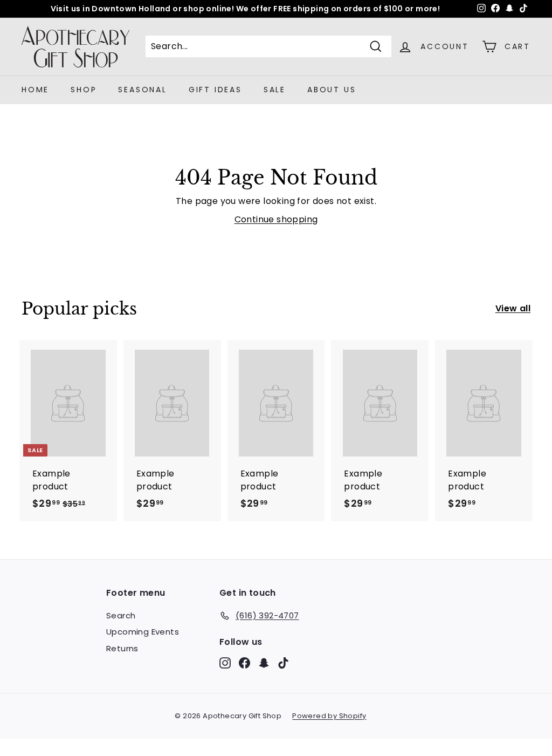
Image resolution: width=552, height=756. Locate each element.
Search (120, 615)
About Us (331, 89)
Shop (83, 89)
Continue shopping (276, 219)
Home (35, 89)
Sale (275, 89)
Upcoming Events (142, 631)
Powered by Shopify (329, 716)
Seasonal (142, 89)
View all (512, 308)
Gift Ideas (215, 89)
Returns (122, 648)
